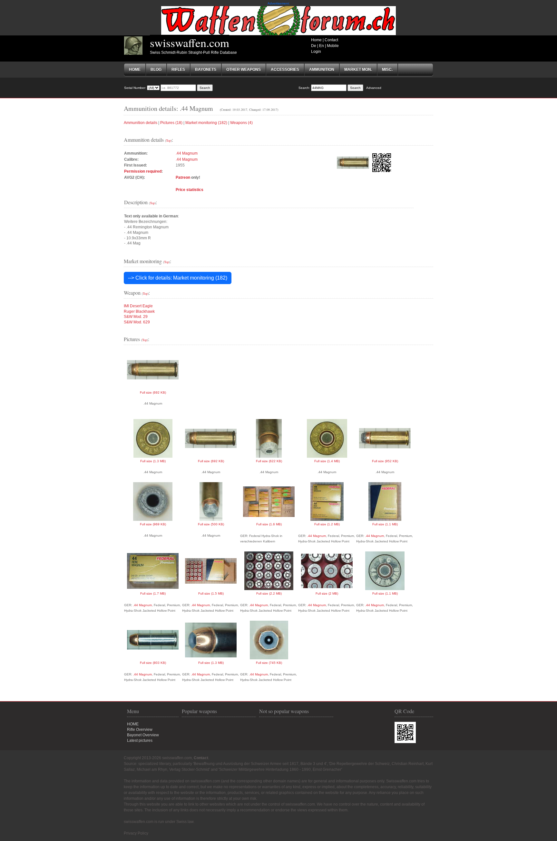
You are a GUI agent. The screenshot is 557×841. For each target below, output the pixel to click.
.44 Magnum (187, 153)
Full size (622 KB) (269, 461)
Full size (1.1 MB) (385, 524)
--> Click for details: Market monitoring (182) (177, 278)
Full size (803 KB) (153, 662)
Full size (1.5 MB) (211, 593)
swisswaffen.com (189, 42)
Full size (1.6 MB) (269, 524)
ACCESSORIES (285, 69)
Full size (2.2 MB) (269, 593)
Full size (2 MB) (327, 593)
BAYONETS (205, 69)
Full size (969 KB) (153, 524)
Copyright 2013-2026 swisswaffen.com (158, 758)
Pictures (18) (171, 122)
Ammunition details (140, 122)
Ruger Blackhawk (139, 311)
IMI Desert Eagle (138, 306)
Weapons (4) (241, 122)
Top (168, 140)
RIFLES (178, 69)
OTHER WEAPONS (243, 69)
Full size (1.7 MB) (153, 593)
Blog (156, 69)
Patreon (183, 177)
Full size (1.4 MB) (327, 461)
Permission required (142, 171)
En (321, 45)
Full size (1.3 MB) (153, 461)
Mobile (333, 45)
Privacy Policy (136, 833)
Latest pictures (139, 740)
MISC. (387, 69)
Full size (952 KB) (385, 461)
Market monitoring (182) (206, 122)
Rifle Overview (139, 729)
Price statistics (189, 189)
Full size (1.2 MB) (327, 524)
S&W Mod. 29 (136, 316)
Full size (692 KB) (153, 392)
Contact (331, 40)
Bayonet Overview (143, 735)
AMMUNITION (321, 69)
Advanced (373, 88)
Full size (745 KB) (269, 662)
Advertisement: (279, 3)
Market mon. (358, 69)
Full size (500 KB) (211, 524)
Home (316, 40)
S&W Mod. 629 (137, 322)
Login (316, 51)
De (313, 45)
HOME (133, 724)
